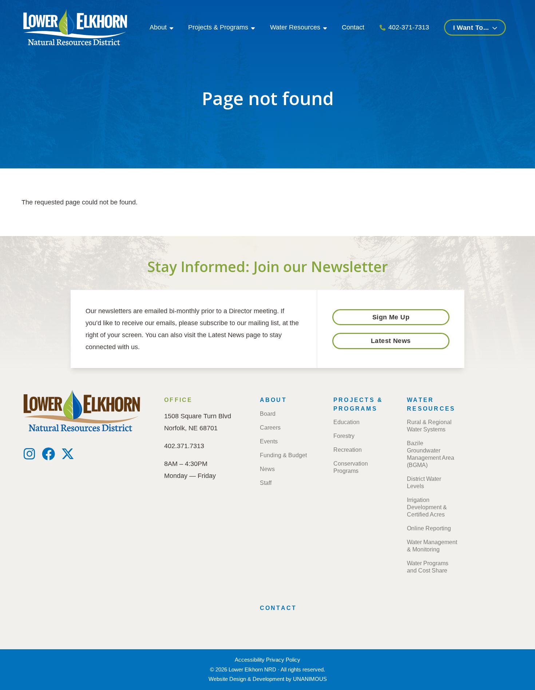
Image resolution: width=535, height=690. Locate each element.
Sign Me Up (391, 317)
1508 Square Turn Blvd (197, 416)
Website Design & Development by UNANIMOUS (268, 679)
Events (269, 441)
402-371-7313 (408, 27)
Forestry (343, 436)
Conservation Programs (350, 467)
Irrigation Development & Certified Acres (427, 507)
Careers (270, 427)
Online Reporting (429, 528)
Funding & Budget (283, 455)
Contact (353, 27)
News (267, 469)
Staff (266, 483)
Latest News (391, 340)
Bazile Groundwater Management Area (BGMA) (430, 454)
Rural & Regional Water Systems (429, 425)
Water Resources (295, 27)
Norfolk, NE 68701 (191, 428)
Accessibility (250, 660)
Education (346, 422)
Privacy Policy (283, 660)
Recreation (347, 450)
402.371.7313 (184, 446)
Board (268, 414)
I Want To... (471, 27)
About (158, 27)
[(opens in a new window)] (29, 456)
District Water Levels (424, 482)
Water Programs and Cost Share (427, 567)
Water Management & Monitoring (432, 546)
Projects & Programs (218, 27)
